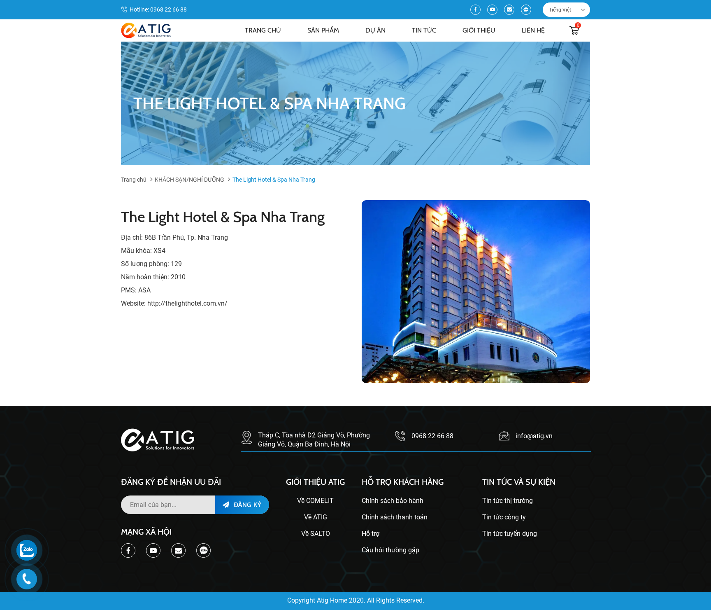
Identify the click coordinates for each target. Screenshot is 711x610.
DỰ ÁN (375, 30)
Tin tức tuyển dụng (509, 534)
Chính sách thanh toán (395, 517)
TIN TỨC (424, 30)
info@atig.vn (534, 436)
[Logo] (146, 30)
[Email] (509, 10)
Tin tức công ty (504, 517)
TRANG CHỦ (263, 30)
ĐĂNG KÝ (246, 505)
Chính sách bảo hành (392, 501)
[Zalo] (526, 10)
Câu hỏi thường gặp (390, 550)
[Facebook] (475, 10)
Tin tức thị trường (507, 501)
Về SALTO (315, 534)
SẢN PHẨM (323, 30)
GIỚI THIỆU (478, 30)
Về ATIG (315, 517)
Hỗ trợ (370, 534)
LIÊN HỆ (533, 30)
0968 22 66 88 (168, 9)
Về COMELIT (315, 501)
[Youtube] (492, 10)
